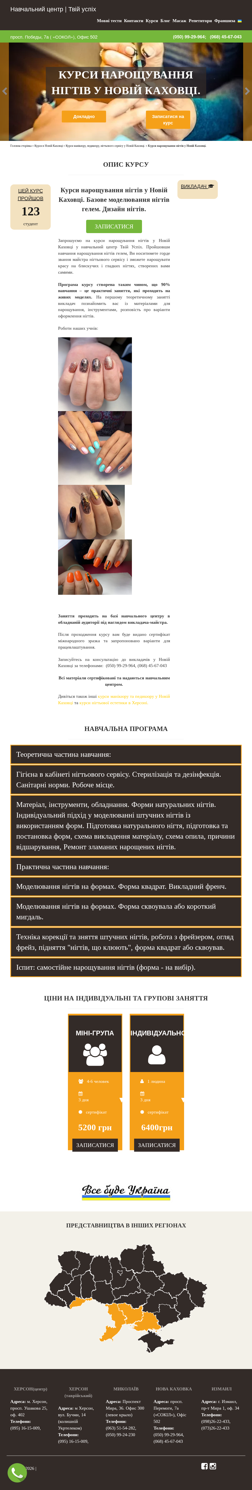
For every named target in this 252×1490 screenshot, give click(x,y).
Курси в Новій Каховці (48, 146)
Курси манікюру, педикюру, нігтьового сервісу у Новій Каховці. (105, 146)
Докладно (84, 116)
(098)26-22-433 (215, 1421)
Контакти (133, 20)
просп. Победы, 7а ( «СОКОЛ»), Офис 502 (53, 36)
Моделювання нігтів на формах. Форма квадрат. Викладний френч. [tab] (121, 886)
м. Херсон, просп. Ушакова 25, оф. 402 (28, 1408)
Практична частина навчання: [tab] (62, 867)
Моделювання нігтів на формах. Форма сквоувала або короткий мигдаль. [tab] (116, 911)
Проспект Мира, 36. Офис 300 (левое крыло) (125, 1408)
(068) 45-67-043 (226, 37)
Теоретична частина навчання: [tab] (63, 754)
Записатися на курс (168, 119)
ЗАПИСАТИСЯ (114, 226)
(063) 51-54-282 (120, 1428)
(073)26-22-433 (215, 1428)
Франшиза (224, 20)
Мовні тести (109, 20)
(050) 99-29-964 (168, 1434)
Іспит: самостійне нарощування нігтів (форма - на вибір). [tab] (106, 967)
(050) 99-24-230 (120, 1434)
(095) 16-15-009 (25, 1428)
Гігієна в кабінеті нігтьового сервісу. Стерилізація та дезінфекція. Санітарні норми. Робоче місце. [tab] (118, 779)
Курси (152, 20)
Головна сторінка (21, 146)
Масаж (179, 20)
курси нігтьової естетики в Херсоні (113, 702)
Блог (165, 20)
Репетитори (200, 20)
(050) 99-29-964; (189, 36)
